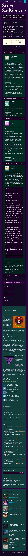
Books (22, 15)
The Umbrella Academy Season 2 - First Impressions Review (17, 513)
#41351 (22, 163)
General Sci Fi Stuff (18, 35)
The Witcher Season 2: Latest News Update (13, 409)
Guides (20, 17)
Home (5, 1)
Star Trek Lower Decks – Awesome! (11, 426)
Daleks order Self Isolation (9, 439)
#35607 (22, 52)
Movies (17, 15)
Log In (6, 300)
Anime (13, 15)
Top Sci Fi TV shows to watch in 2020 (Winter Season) (14, 539)
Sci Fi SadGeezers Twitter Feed (12, 396)
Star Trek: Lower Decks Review (10, 412)
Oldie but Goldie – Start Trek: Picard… (12, 459)
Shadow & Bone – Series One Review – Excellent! (14, 411)
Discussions (14, 17)
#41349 (22, 98)
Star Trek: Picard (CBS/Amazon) (11, 446)
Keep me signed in (9, 297)
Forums (5, 35)
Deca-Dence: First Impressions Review (12, 434)
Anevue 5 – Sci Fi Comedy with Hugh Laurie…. (13, 454)
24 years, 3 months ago (13, 42)
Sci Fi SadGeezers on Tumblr (12, 400)
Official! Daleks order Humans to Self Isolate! (14, 545)
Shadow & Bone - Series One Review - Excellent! (15, 495)
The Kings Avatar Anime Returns (11, 431)
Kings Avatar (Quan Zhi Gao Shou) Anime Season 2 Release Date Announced (13, 418)
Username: (6, 286)
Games (4, 17)
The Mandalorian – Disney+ (10, 463)
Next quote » (5, 485)
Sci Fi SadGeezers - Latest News (12, 392)
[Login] (25, 1)
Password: (6, 292)
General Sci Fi (10, 35)
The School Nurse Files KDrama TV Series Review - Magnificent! (16, 507)
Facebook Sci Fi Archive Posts (12, 389)
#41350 (22, 118)
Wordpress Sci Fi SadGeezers (12, 385)
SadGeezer (12, 527)
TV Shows (8, 15)
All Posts (8, 1)
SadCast (8, 17)
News (4, 15)
